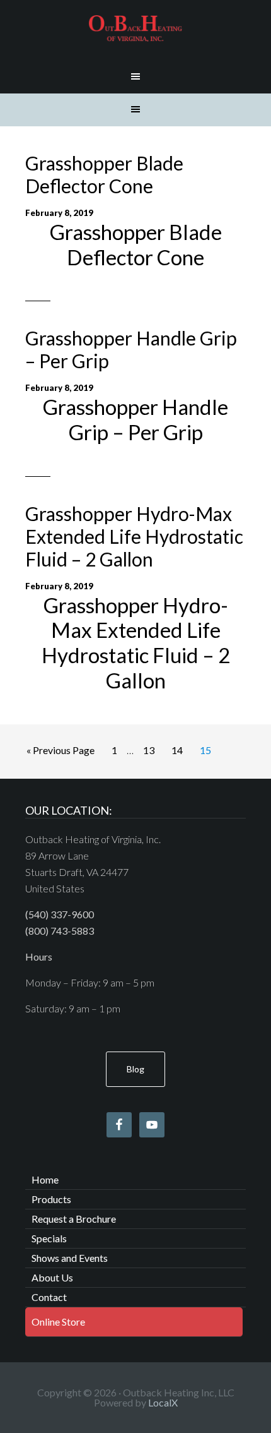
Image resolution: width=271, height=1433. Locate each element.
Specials (49, 1238)
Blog (135, 1069)
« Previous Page (60, 750)
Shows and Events (70, 1258)
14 (177, 750)
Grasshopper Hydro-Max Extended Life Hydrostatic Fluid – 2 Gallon (134, 536)
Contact (49, 1297)
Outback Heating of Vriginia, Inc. (135, 28)
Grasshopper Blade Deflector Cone (104, 174)
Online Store (58, 1322)
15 (205, 750)
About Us (52, 1277)
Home (45, 1179)
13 (148, 750)
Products (51, 1199)
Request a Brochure (74, 1219)
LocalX (163, 1402)
